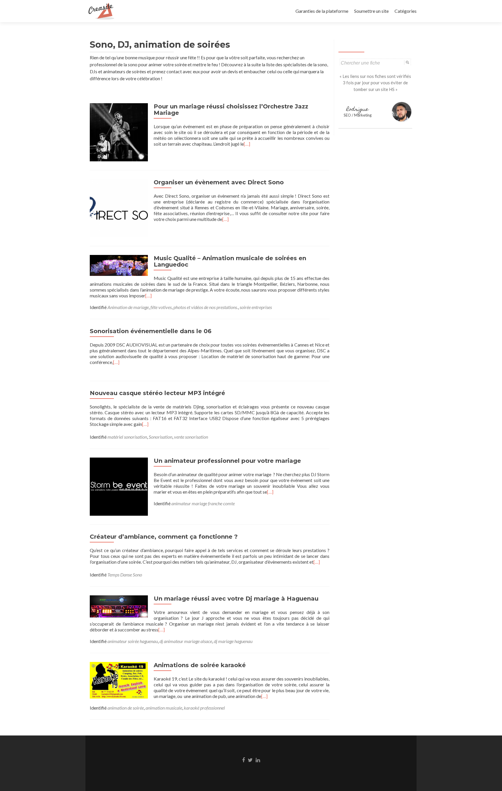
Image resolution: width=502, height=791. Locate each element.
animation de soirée (125, 707)
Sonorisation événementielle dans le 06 (150, 331)
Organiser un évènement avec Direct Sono (219, 182)
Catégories (406, 11)
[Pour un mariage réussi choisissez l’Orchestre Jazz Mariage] (119, 131)
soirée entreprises (256, 307)
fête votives (161, 307)
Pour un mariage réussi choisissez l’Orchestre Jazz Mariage (231, 109)
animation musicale (164, 707)
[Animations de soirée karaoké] (119, 679)
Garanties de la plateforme (321, 11)
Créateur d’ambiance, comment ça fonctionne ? (164, 536)
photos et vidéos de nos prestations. (205, 307)
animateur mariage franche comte (203, 503)
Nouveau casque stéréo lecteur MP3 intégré (157, 393)
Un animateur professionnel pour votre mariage (227, 460)
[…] (247, 144)
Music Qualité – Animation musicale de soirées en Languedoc (230, 261)
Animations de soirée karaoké (200, 665)
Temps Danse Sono (124, 574)
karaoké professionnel (204, 707)
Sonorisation (160, 437)
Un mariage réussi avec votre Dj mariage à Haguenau (236, 598)
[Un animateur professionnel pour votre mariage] (119, 486)
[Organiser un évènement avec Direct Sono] (119, 207)
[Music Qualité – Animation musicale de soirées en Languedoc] (119, 264)
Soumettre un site (371, 11)
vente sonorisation (191, 437)
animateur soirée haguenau (132, 641)
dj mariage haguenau (233, 641)
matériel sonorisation (127, 437)
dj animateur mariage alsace (185, 641)
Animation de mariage (128, 307)
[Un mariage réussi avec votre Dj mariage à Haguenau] (119, 605)
